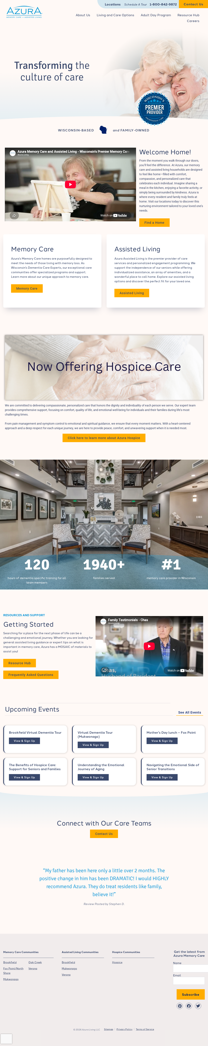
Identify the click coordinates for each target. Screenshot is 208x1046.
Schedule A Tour (135, 4)
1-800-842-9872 (163, 4)
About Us (83, 14)
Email (177, 975)
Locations (113, 4)
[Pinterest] (180, 1006)
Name (177, 962)
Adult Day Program (156, 14)
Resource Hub (188, 14)
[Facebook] (189, 1006)
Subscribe (190, 994)
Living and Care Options (115, 14)
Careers (193, 20)
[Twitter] (198, 1006)
